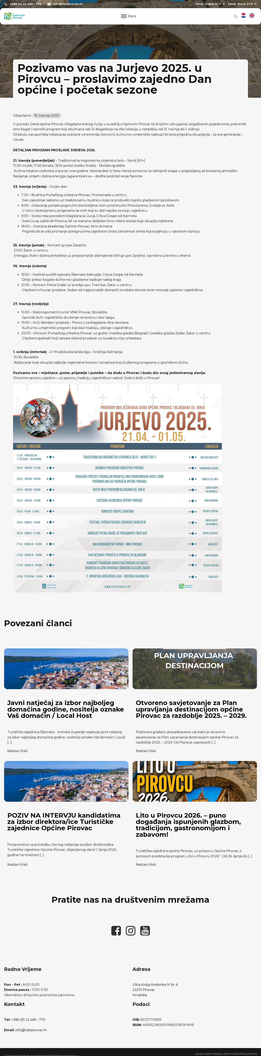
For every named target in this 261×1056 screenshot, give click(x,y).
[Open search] (235, 16)
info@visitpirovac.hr (68, 3)
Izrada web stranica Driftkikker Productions (226, 1054)
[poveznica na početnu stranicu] (14, 16)
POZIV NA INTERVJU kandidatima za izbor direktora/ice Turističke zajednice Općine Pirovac (64, 821)
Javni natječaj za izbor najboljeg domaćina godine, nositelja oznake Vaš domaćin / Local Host (65, 709)
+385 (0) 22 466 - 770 (26, 3)
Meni (132, 16)
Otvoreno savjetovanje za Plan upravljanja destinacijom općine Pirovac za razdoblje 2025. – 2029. (191, 709)
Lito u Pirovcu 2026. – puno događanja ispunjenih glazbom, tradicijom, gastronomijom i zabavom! (188, 824)
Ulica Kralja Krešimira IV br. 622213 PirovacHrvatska (155, 990)
